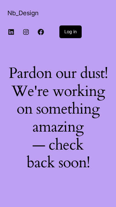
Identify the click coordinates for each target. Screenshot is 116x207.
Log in (70, 31)
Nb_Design (23, 13)
